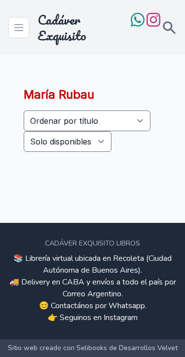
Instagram (121, 317)
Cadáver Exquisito (61, 27)
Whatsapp (127, 305)
